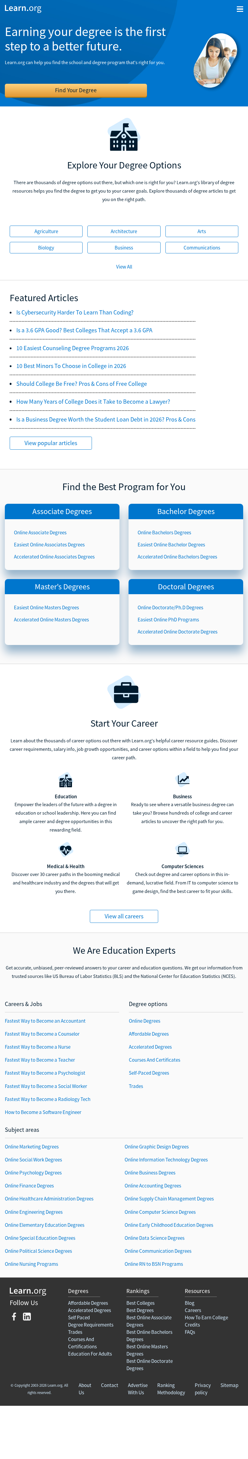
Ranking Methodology (171, 1389)
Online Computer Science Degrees (160, 1212)
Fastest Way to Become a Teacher (40, 1060)
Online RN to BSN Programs (154, 1264)
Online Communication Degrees (158, 1251)
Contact (109, 1385)
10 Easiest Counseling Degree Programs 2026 (72, 348)
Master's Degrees (62, 586)
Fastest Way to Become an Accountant (45, 1021)
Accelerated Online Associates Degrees (54, 556)
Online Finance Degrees (29, 1185)
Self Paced (79, 1317)
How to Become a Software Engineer (43, 1112)
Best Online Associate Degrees (148, 1321)
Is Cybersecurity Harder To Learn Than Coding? (75, 312)
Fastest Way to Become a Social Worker (46, 1086)
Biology (46, 247)
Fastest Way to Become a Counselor (42, 1034)
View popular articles (50, 443)
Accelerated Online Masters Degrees (51, 619)
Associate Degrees (62, 511)
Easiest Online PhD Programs (168, 619)
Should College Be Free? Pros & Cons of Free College (81, 383)
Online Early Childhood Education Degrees (169, 1225)
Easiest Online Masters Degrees (46, 607)
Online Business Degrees (150, 1172)
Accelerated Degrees (150, 1047)
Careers (193, 1310)
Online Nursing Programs (31, 1264)
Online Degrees (144, 1021)
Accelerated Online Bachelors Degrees (177, 556)
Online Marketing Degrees (32, 1146)
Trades (136, 1086)
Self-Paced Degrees (149, 1073)
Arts (201, 231)
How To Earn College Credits (206, 1321)
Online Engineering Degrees (34, 1212)
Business (124, 247)
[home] (23, 8)
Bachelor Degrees (186, 511)
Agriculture (46, 231)
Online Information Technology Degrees (166, 1159)
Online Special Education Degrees (40, 1238)
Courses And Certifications (82, 1343)
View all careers (124, 916)
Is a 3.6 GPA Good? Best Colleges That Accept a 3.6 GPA (84, 330)
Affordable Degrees (149, 1034)
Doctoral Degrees (186, 586)
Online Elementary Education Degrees (44, 1225)
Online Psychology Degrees (33, 1172)
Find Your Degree (76, 90)
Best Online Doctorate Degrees (149, 1365)
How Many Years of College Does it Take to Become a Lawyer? (93, 401)
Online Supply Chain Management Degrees (169, 1198)
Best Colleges (140, 1303)
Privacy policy (203, 1389)
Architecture (124, 231)
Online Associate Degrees (40, 532)
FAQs (190, 1332)
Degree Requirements (90, 1324)
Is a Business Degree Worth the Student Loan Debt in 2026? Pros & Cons (105, 419)
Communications (202, 247)
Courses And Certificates (154, 1060)
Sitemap (229, 1385)
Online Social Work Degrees (33, 1159)
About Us (85, 1389)
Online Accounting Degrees (153, 1185)
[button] (240, 9)
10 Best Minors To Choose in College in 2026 (71, 366)
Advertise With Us (138, 1389)
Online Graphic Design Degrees (157, 1146)
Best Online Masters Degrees (147, 1350)
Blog (189, 1303)
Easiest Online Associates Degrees (49, 544)
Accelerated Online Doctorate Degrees (177, 631)
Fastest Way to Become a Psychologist (45, 1073)
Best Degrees (140, 1310)
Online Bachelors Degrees (164, 532)
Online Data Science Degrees (154, 1238)
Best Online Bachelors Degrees (149, 1336)
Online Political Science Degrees (38, 1251)
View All (124, 266)
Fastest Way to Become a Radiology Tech (47, 1099)
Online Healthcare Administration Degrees (49, 1198)
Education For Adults (90, 1353)
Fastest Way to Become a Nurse (37, 1047)
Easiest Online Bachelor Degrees (171, 544)
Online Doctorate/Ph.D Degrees (170, 607)
